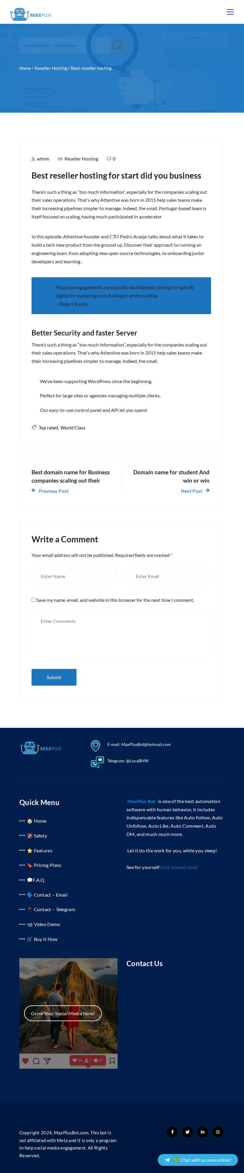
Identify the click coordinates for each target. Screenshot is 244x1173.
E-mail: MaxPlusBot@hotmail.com (139, 744)
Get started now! (180, 867)
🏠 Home (37, 821)
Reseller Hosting (81, 158)
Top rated (48, 427)
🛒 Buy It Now (42, 939)
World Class (72, 427)
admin (42, 158)
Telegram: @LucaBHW (127, 760)
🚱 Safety (37, 835)
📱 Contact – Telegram (51, 909)
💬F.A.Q (36, 880)
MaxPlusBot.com (71, 1132)
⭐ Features (39, 850)
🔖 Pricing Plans (44, 865)
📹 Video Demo (43, 924)
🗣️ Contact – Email (47, 895)
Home (25, 68)
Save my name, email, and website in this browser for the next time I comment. (115, 600)
